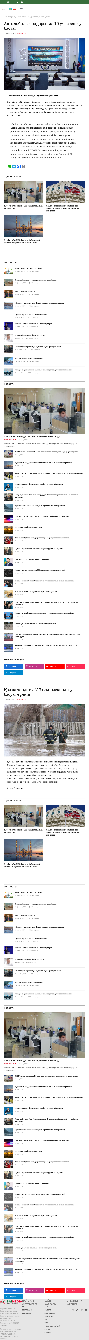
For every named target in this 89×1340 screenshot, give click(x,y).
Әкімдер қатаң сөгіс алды (25, 291)
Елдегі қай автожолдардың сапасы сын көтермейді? (36, 624)
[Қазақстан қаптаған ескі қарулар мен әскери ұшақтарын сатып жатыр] (8, 372)
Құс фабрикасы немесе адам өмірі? (29, 358)
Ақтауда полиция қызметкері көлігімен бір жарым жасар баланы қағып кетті (46, 645)
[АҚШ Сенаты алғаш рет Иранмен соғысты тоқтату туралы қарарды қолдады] (65, 192)
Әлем (46, 1323)
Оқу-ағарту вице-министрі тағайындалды (32, 559)
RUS (23, 1306)
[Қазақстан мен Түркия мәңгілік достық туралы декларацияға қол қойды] (8, 615)
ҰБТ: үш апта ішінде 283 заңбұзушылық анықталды (23, 207)
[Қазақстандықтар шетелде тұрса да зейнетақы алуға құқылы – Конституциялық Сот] (8, 476)
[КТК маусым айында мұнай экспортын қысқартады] (8, 594)
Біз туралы (27, 1310)
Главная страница (10, 17)
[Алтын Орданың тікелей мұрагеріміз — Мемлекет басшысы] (8, 487)
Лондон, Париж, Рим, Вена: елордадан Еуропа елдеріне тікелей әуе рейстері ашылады (46, 496)
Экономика (49, 1313)
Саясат (47, 1310)
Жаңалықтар (21, 33)
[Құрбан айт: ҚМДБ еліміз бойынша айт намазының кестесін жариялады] (23, 226)
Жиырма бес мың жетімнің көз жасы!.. (30, 335)
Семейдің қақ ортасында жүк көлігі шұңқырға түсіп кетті (38, 347)
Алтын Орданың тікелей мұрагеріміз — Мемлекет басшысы (39, 484)
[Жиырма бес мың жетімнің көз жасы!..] (8, 338)
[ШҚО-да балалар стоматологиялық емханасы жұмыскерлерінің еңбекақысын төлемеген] (8, 605)
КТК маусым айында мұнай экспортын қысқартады (36, 592)
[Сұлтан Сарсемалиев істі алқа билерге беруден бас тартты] (8, 551)
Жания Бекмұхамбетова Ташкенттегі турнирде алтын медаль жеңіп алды (44, 581)
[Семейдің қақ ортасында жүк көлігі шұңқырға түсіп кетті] (8, 349)
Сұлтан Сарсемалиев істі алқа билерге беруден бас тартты (39, 549)
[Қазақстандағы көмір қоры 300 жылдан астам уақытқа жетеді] (8, 572)
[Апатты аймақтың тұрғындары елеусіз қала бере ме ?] (8, 282)
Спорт (47, 1319)
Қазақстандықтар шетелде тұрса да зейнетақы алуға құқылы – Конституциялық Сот (49, 473)
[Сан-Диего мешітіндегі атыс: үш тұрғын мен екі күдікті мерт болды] (8, 519)
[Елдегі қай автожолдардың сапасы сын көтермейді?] (8, 626)
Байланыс (26, 1313)
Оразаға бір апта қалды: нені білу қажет (31, 314)
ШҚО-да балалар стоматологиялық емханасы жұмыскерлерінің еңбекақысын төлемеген (46, 603)
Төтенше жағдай (52, 1326)
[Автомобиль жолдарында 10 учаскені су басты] (44, 64)
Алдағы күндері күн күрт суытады (28, 527)
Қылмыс (48, 1332)
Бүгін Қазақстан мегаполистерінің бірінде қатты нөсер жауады (40, 506)
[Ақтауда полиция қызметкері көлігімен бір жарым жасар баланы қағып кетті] (8, 648)
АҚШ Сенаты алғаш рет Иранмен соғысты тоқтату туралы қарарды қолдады (62, 208)
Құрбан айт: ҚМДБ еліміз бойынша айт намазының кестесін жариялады (22, 241)
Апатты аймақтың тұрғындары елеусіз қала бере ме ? (37, 280)
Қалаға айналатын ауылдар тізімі (28, 268)
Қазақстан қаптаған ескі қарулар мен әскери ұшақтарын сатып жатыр (43, 370)
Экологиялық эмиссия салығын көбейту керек (33, 324)
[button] (21, 9)
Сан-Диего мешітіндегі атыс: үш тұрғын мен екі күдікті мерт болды (42, 516)
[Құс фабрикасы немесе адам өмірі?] (8, 361)
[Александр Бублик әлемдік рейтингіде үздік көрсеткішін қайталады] (8, 540)
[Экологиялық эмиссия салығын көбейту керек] (8, 326)
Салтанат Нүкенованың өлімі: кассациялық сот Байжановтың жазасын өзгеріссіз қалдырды (47, 635)
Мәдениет (49, 1316)
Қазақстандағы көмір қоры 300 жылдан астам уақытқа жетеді (40, 570)
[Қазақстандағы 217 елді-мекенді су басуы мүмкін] (44, 730)
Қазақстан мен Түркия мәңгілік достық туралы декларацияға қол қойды (44, 613)
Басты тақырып (10, 440)
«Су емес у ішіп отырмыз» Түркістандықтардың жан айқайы (39, 303)
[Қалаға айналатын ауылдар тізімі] (8, 271)
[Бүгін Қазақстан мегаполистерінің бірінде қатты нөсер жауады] (8, 508)
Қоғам (47, 1329)
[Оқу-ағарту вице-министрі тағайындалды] (8, 562)
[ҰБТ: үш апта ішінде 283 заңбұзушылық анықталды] (23, 192)
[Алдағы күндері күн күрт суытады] (8, 530)
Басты (47, 1306)
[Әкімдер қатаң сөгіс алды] (8, 294)
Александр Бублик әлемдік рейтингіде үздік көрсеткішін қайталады (42, 538)
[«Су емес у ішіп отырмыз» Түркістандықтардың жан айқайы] (8, 305)
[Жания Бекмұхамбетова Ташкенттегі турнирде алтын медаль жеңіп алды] (8, 583)
